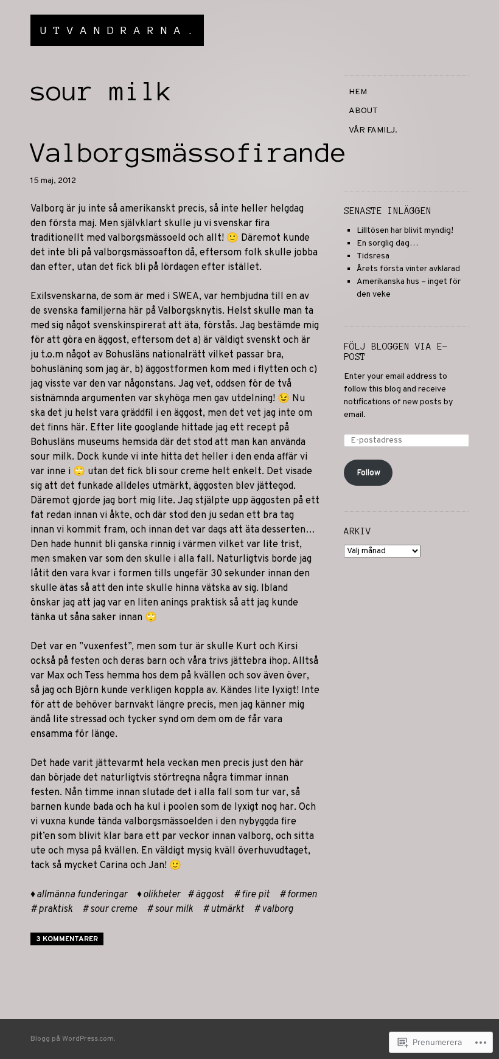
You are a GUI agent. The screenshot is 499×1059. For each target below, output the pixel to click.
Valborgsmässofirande (188, 152)
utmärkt (227, 909)
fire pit (256, 895)
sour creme (113, 909)
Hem (358, 92)
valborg (277, 909)
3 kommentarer (67, 939)
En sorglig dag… (387, 243)
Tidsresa (373, 256)
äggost (209, 895)
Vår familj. (373, 130)
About (363, 111)
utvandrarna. (120, 30)
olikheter (161, 895)
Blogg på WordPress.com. (72, 1039)
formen (302, 895)
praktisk (55, 909)
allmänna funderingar (82, 895)
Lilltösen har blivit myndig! (405, 231)
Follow (368, 472)
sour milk (174, 909)
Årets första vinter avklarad (408, 269)
